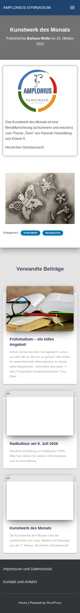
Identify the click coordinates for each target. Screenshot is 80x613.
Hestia (23, 602)
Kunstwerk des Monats (30, 528)
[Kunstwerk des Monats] (40, 497)
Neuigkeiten (52, 233)
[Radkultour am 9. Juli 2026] (40, 413)
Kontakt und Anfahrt (20, 582)
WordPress (54, 602)
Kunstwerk (30, 233)
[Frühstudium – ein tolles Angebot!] (40, 308)
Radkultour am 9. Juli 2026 (34, 443)
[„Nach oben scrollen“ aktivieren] (71, 604)
